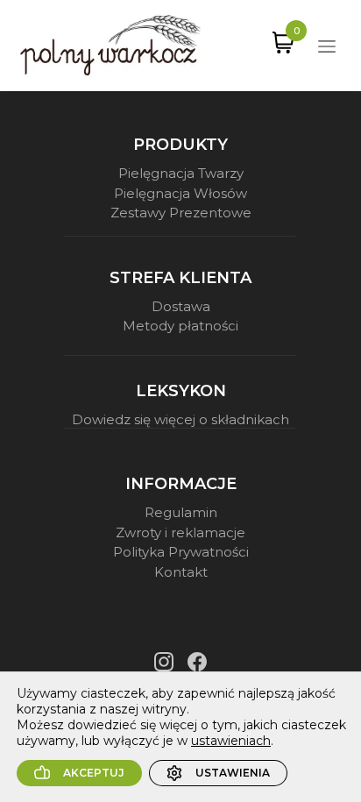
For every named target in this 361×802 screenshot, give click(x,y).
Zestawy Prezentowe (180, 212)
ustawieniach (231, 741)
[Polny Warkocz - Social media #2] (197, 661)
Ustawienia (232, 772)
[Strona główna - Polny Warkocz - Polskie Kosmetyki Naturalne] (110, 45)
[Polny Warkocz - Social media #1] (163, 661)
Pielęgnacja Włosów (180, 193)
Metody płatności (180, 325)
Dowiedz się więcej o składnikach (180, 419)
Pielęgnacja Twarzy (181, 173)
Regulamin (181, 512)
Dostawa (181, 306)
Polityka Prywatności (181, 551)
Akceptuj (93, 772)
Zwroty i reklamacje (180, 532)
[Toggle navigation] (327, 45)
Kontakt (181, 572)
